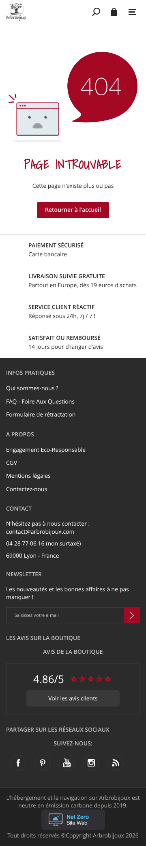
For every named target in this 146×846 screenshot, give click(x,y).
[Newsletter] (132, 615)
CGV (11, 463)
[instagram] (91, 763)
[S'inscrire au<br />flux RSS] (115, 763)
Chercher (96, 12)
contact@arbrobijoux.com (40, 532)
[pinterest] (42, 763)
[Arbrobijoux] (47, 12)
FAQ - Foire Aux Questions (40, 402)
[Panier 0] (114, 12)
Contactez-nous (26, 489)
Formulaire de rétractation (40, 415)
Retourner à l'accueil (73, 210)
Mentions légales (28, 476)
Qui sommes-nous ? (32, 388)
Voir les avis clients (73, 698)
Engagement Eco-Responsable (46, 450)
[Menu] (132, 12)
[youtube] (67, 763)
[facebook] (18, 763)
